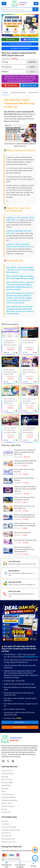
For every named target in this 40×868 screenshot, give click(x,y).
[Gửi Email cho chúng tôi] (13, 761)
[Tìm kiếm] (35, 9)
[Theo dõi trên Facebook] (3, 761)
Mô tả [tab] (5, 92)
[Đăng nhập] (36, 3)
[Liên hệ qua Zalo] (8, 761)
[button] (4, 3)
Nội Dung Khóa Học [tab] (18, 92)
